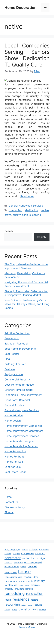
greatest (32, 566)
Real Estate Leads (15, 472)
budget (16, 553)
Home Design (12, 420)
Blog (7, 358)
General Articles (14, 405)
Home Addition (13, 415)
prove (7, 214)
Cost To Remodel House (19, 384)
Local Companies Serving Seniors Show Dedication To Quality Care (27, 55)
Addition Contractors (17, 333)
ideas (35, 577)
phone (27, 585)
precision (35, 585)
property (8, 588)
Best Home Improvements (20, 348)
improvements (26, 581)
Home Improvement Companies (23, 425)
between (7, 554)
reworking (12, 604)
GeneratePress (27, 627)
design (41, 558)
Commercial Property (17, 379)
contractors (29, 558)
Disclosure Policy (14, 507)
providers (19, 588)
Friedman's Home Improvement (23, 394)
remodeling (14, 593)
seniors (26, 214)
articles (33, 549)
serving (36, 214)
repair (7, 599)
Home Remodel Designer (19, 441)
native (45, 210)
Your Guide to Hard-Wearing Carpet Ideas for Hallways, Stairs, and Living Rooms (26, 304)
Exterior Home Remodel (18, 389)
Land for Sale (12, 466)
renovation (34, 594)
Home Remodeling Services (21, 446)
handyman (10, 572)
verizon (42, 609)
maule (21, 585)
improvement (10, 581)
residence (21, 599)
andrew (25, 550)
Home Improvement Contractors (23, 430)
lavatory (39, 580)
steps (14, 609)
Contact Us (11, 502)
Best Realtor (11, 353)
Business (9, 369)
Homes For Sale (14, 461)
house (24, 571)
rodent (23, 605)
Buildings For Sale (15, 364)
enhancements (11, 566)
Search (8, 231)
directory (18, 562)
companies (15, 210)
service (38, 604)
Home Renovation (15, 451)
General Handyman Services (26, 205)
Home (8, 496)
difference (8, 563)
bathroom (44, 549)
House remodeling (13, 577)
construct (40, 553)
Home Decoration (20, 7)
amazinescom (12, 549)
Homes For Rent (14, 456)
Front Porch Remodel (17, 400)
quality (17, 214)
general (23, 567)
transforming (28, 609)
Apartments (11, 338)
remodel (29, 588)
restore (34, 599)
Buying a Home (13, 374)
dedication (31, 210)
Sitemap (9, 512)
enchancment (33, 562)
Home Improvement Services (21, 436)
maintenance (10, 585)
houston (28, 577)
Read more (27, 196)
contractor (12, 558)
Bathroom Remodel (16, 343)
